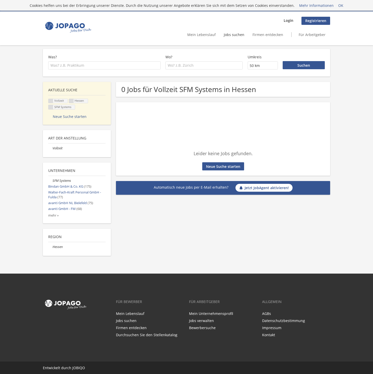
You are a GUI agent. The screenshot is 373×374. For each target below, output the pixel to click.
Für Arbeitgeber (312, 34)
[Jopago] (68, 27)
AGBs (266, 313)
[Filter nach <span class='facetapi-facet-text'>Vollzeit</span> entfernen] (50, 101)
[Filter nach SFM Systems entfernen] (50, 181)
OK (340, 5)
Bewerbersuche (202, 327)
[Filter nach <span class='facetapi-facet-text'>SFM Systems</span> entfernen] (50, 107)
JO (74, 367)
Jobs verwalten (201, 320)
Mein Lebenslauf (201, 34)
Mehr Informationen (316, 5)
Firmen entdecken (267, 34)
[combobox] (104, 65)
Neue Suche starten (223, 166)
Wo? (168, 57)
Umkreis (255, 57)
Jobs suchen (234, 34)
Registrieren (315, 20)
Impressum (271, 327)
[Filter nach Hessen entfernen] (50, 247)
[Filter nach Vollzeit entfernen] (50, 148)
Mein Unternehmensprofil (211, 313)
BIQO (80, 367)
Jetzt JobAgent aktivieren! (267, 187)
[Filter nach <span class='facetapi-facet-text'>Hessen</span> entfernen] (71, 101)
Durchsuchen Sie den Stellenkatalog (146, 334)
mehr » (53, 215)
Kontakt (268, 334)
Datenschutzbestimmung (283, 320)
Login (288, 20)
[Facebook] (45, 322)
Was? (52, 57)
